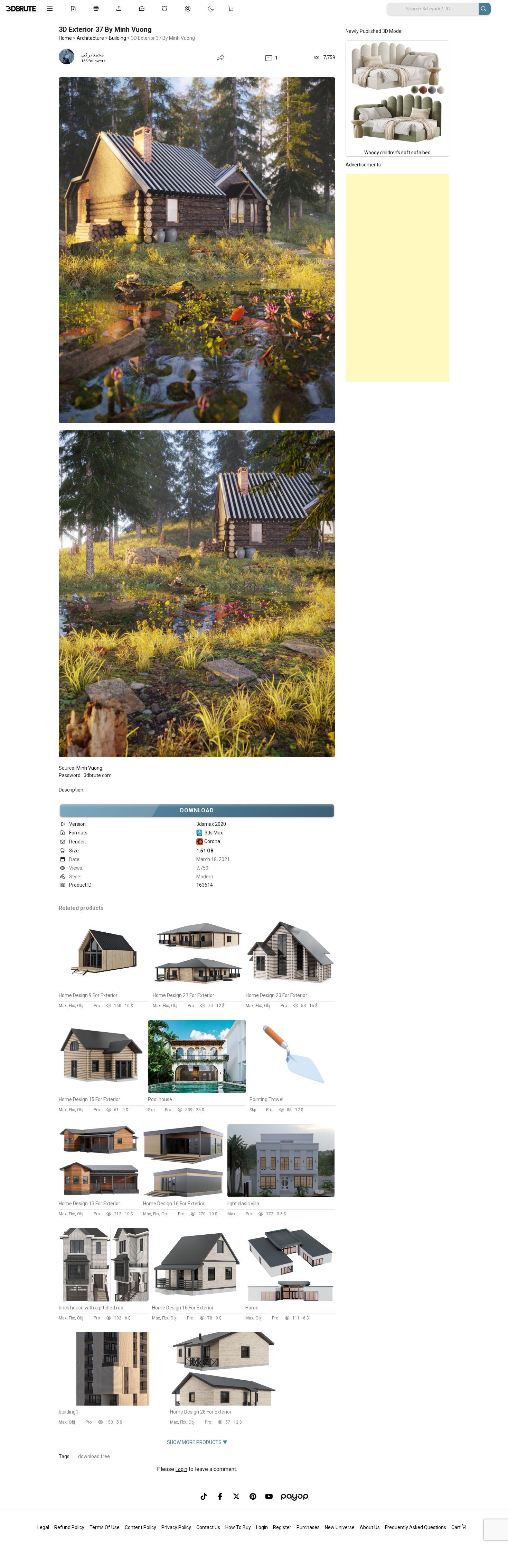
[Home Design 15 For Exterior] (101, 1091)
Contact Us (208, 1527)
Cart (456, 1527)
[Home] (290, 1299)
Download (197, 810)
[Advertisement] (397, 278)
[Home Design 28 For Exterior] (223, 1404)
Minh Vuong (89, 768)
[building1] (112, 1404)
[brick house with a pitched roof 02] (104, 1299)
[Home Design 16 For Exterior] (183, 1195)
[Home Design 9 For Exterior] (104, 987)
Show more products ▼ (197, 1442)
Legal (43, 1527)
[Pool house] (197, 1091)
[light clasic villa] (281, 1195)
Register (282, 1527)
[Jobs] (143, 9)
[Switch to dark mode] (204, 9)
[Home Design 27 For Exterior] (197, 987)
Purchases (308, 1527)
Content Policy (140, 1527)
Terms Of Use (105, 1527)
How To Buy (238, 1527)
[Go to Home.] (21, 8)
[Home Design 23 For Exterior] (290, 987)
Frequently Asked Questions (415, 1527)
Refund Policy (69, 1527)
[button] (271, 58)
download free (94, 1456)
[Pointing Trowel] (292, 1091)
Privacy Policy (176, 1527)
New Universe (340, 1527)
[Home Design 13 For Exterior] (99, 1195)
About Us (370, 1527)
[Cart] (232, 9)
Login (181, 1469)
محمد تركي (92, 54)
